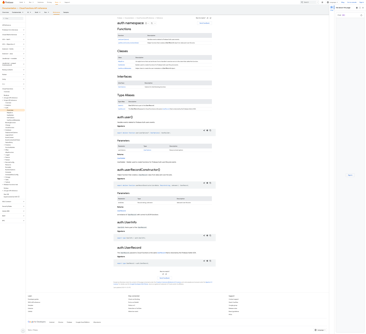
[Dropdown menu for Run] (33, 2)
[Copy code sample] (210, 130)
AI (28, 12)
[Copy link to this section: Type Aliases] (136, 95)
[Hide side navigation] (23, 330)
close (363, 8)
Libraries (30, 308)
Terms (30, 330)
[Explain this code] (204, 130)
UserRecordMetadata (124, 68)
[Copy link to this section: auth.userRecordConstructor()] (162, 170)
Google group (233, 305)
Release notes (233, 308)
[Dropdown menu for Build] (25, 2)
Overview (5, 12)
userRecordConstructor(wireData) (128, 43)
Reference (56, 12)
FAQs (230, 314)
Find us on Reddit (133, 302)
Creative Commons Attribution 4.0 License (168, 282)
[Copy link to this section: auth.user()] (134, 117)
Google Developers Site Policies (139, 284)
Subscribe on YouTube (134, 308)
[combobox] (309, 2)
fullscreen (360, 8)
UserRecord (121, 109)
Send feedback (204, 23)
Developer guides (33, 299)
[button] (11, 30)
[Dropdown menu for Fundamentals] (23, 12)
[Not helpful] (210, 18)
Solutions (41, 2)
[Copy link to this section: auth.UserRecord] (143, 248)
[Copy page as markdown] (152, 23)
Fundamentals (16, 12)
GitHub (30, 311)
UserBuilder (121, 65)
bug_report (357, 8)
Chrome (60, 322)
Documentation (9, 8)
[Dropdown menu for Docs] (60, 2)
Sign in (362, 2)
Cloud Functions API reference (33, 8)
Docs (56, 2)
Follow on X (131, 305)
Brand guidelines (234, 311)
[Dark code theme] (207, 130)
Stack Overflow (233, 302)
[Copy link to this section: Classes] (130, 51)
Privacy (35, 330)
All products (97, 322)
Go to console (351, 2)
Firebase (119, 18)
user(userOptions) (123, 39)
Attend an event (133, 311)
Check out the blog (134, 299)
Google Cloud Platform (83, 322)
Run (30, 2)
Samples (66, 12)
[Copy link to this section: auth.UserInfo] (138, 222)
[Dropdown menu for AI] (31, 12)
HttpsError (121, 61)
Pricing (49, 2)
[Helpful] (207, 18)
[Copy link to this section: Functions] (133, 29)
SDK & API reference (34, 302)
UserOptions (122, 87)
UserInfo (120, 105)
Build (21, 2)
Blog (342, 2)
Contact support (234, 299)
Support (67, 2)
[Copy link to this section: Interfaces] (133, 77)
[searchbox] (12, 18)
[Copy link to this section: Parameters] (131, 141)
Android (51, 322)
